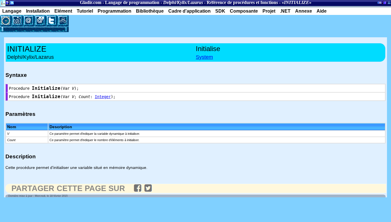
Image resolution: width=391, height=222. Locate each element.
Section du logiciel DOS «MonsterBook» (379, 3)
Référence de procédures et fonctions (242, 2)
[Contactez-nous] (28, 20)
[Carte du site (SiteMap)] (63, 20)
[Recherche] (17, 20)
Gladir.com (90, 2)
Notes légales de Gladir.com (6, 4)
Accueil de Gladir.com (2, 2)
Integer (103, 96)
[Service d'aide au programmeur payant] (40, 20)
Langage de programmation (132, 2)
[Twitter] (51, 20)
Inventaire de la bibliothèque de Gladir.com (384, 2)
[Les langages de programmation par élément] (5, 20)
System (204, 57)
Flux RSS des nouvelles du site (11, 4)
